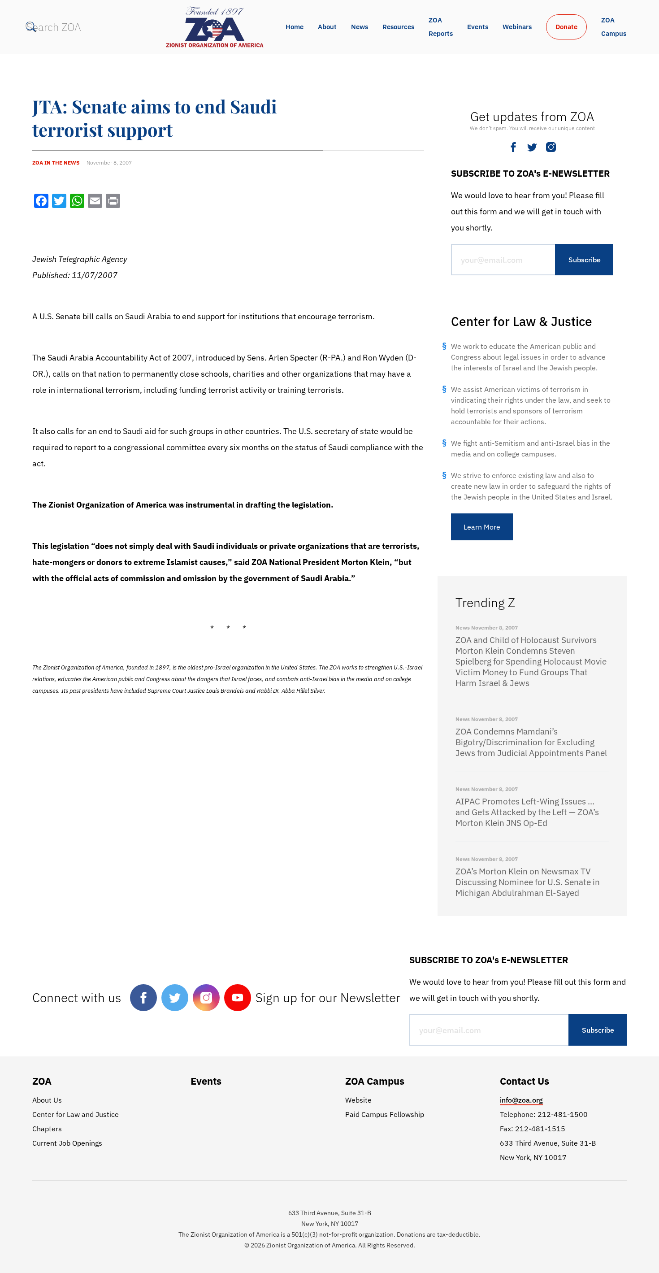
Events (477, 26)
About (327, 26)
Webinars (517, 26)
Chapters (47, 1128)
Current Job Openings (67, 1142)
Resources (398, 26)
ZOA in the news (55, 162)
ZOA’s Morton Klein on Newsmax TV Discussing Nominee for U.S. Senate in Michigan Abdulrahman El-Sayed (527, 882)
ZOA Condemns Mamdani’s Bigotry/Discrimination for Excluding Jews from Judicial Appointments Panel (531, 742)
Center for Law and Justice (75, 1114)
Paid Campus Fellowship (384, 1114)
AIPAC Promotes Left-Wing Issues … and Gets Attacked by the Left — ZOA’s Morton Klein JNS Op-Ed (527, 812)
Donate (566, 26)
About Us (47, 1099)
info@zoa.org (521, 1099)
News (359, 26)
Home (294, 26)
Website (358, 1099)
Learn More (482, 526)
